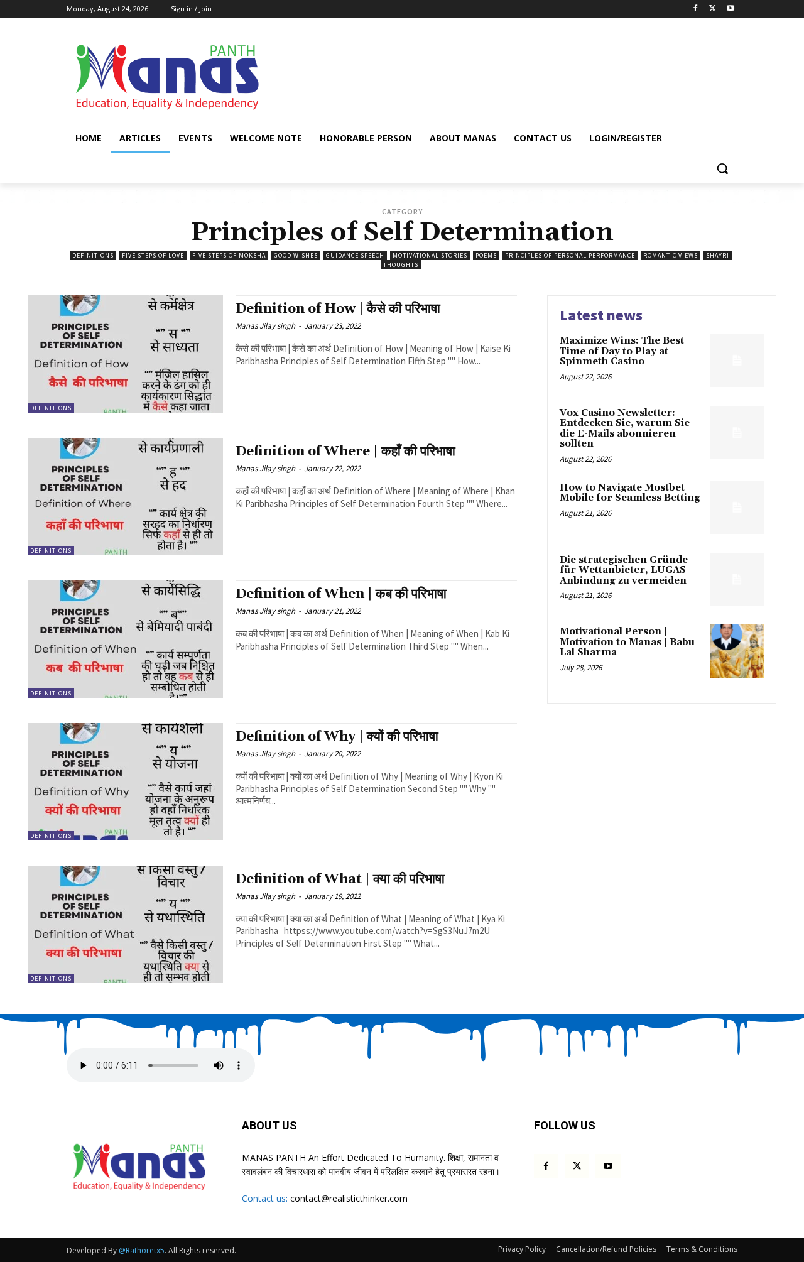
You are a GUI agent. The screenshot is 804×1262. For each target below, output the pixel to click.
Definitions (93, 255)
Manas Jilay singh (265, 325)
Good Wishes (296, 255)
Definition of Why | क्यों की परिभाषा (337, 737)
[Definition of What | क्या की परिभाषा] (125, 924)
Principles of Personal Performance (570, 255)
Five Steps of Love (153, 255)
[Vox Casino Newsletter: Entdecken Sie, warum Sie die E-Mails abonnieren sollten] (737, 432)
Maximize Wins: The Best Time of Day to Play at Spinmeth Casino (622, 351)
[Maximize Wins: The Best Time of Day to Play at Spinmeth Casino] (737, 360)
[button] (722, 168)
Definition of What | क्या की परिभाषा (340, 879)
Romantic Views (670, 255)
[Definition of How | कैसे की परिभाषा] (125, 354)
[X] (712, 9)
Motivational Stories (430, 255)
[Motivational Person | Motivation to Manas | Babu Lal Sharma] (737, 651)
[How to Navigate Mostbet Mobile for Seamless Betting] (737, 507)
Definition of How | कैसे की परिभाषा (338, 309)
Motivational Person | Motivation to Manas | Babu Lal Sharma (627, 642)
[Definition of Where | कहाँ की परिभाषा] (125, 496)
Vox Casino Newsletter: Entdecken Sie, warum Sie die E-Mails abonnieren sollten (625, 428)
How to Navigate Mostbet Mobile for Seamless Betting (630, 493)
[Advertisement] (496, 74)
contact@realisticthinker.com (349, 1198)
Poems (486, 255)
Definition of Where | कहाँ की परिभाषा (345, 451)
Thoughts (400, 265)
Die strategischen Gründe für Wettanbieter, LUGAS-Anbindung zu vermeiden (625, 570)
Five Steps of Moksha (229, 255)
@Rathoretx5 (142, 1250)
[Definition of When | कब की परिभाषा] (125, 639)
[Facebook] (695, 9)
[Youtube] (730, 9)
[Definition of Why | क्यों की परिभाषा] (125, 781)
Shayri (717, 255)
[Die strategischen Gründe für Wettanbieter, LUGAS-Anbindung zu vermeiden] (737, 579)
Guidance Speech (355, 255)
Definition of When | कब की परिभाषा (341, 594)
